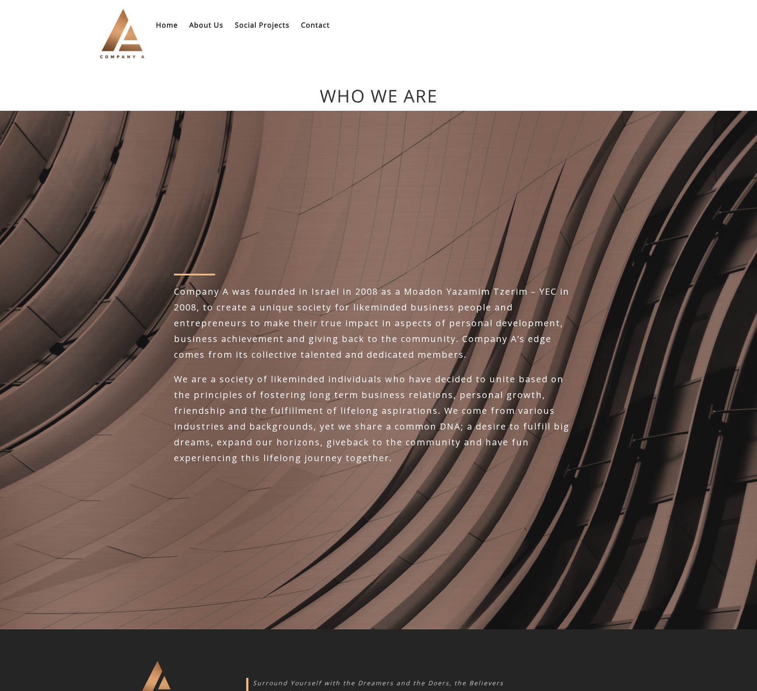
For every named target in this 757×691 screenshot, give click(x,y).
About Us (206, 26)
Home (167, 26)
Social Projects (262, 26)
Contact (315, 26)
